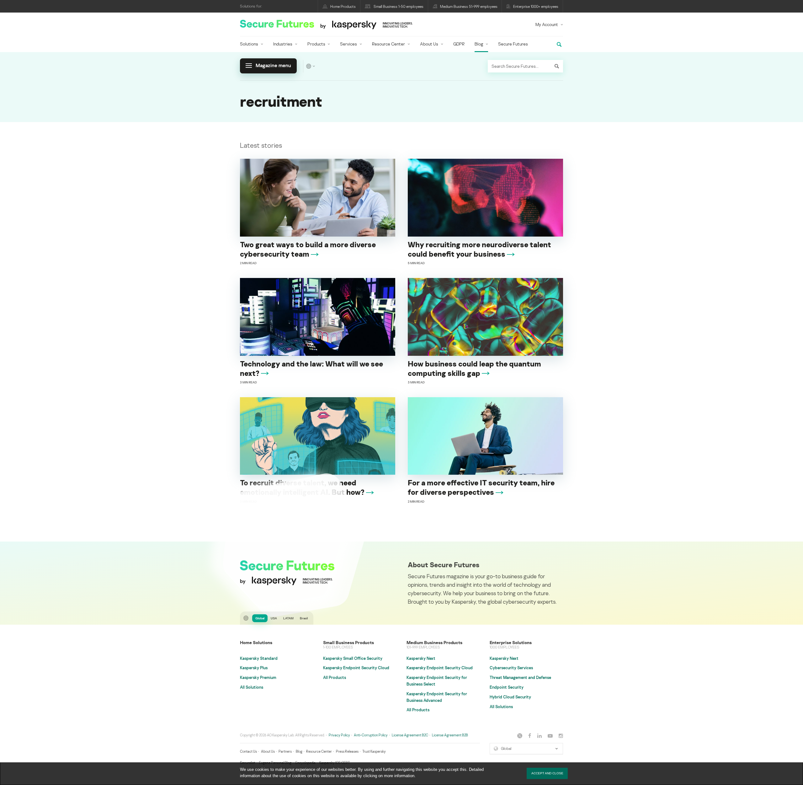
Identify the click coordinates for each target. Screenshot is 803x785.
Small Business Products (348, 642)
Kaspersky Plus (254, 667)
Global (259, 618)
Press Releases (347, 751)
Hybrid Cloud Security (510, 696)
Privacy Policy (339, 735)
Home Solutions (256, 642)
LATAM (288, 618)
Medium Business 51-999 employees (468, 6)
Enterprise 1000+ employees (535, 6)
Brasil (304, 618)
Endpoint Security (507, 687)
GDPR (459, 43)
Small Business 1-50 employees (398, 6)
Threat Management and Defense (520, 677)
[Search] (556, 66)
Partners (285, 751)
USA (274, 618)
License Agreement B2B (450, 735)
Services (348, 43)
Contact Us (248, 751)
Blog (479, 43)
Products (316, 43)
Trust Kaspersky (374, 751)
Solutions (249, 43)
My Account (546, 24)
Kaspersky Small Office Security (352, 658)
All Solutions (251, 687)
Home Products (343, 6)
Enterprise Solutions (511, 642)
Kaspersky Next (421, 658)
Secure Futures (513, 43)
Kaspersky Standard (259, 658)
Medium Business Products (434, 642)
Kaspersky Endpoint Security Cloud (356, 667)
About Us (429, 43)
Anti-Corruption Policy (371, 735)
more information (399, 775)
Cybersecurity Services (511, 667)
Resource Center (388, 43)
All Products (334, 677)
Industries (282, 43)
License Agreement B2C (410, 735)
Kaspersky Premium (258, 677)
